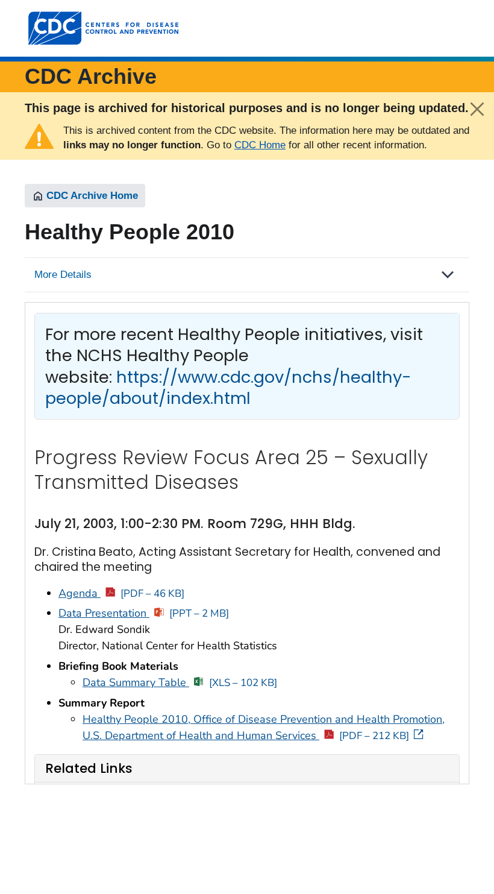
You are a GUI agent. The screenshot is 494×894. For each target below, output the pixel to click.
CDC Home (260, 145)
